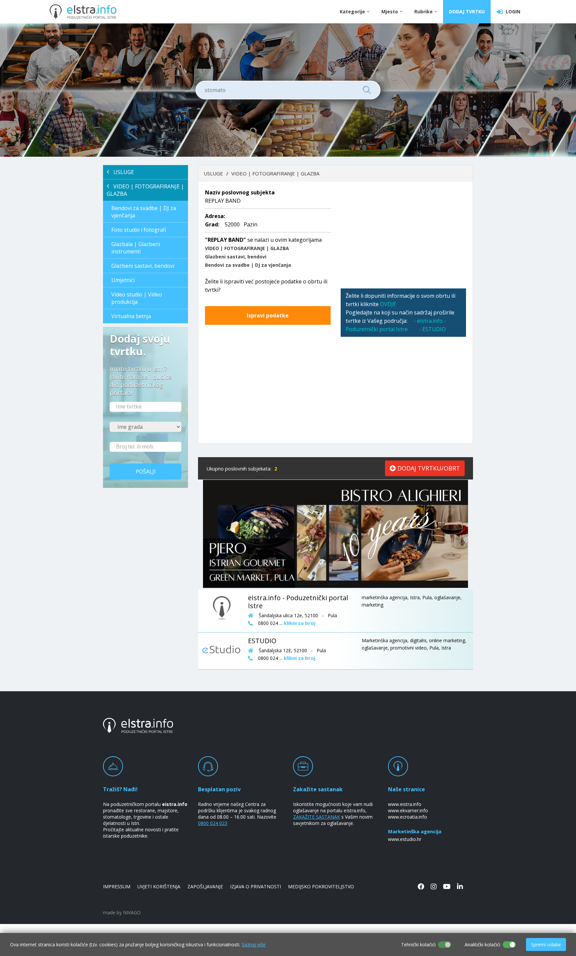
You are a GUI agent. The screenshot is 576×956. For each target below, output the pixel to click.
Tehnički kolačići (418, 944)
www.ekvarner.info (408, 810)
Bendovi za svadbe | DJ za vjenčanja (143, 211)
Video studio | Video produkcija (136, 298)
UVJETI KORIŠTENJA (158, 886)
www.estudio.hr (404, 839)
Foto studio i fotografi (138, 229)
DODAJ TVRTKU (467, 11)
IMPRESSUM (116, 886)
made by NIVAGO (122, 912)
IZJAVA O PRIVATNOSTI (255, 886)
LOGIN (511, 11)
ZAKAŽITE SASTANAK (316, 817)
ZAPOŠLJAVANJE (205, 886)
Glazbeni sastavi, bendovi (142, 265)
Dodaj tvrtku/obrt (428, 468)
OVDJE (388, 304)
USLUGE (121, 172)
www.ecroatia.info (407, 817)
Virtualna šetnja (131, 316)
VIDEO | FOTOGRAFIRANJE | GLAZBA (145, 190)
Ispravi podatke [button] (268, 315)
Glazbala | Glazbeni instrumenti (135, 247)
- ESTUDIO (432, 329)
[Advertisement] (403, 235)
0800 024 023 (212, 823)
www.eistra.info (404, 804)
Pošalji (146, 471)
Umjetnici (123, 280)
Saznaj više (254, 944)
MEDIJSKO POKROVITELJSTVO (321, 886)
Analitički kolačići (482, 944)
